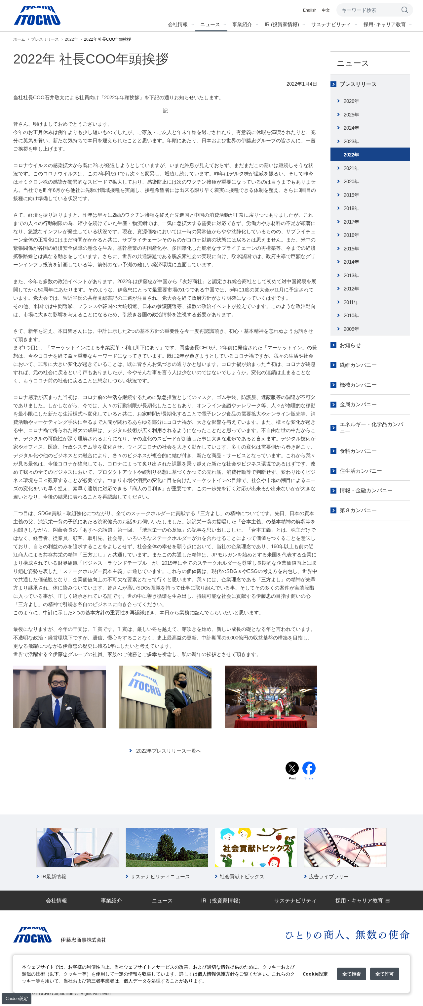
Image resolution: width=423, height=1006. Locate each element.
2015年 (351, 248)
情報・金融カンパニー (366, 490)
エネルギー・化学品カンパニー (371, 427)
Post (292, 778)
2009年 (351, 329)
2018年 (351, 208)
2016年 (351, 235)
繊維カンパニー (358, 365)
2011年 (351, 302)
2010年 (351, 315)
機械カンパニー (358, 385)
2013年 (351, 275)
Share (309, 778)
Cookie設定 (16, 998)
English (310, 10)
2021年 (351, 168)
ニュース (353, 63)
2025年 (351, 114)
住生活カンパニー (361, 471)
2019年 (351, 195)
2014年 (351, 262)
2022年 (351, 154)
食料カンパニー (358, 451)
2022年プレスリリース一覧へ (168, 751)
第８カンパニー (358, 510)
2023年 (351, 141)
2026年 (351, 101)
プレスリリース (358, 84)
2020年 (351, 181)
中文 (326, 10)
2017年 (351, 222)
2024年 (351, 128)
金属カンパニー (358, 404)
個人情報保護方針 (216, 974)
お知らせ (350, 345)
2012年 (351, 288)
